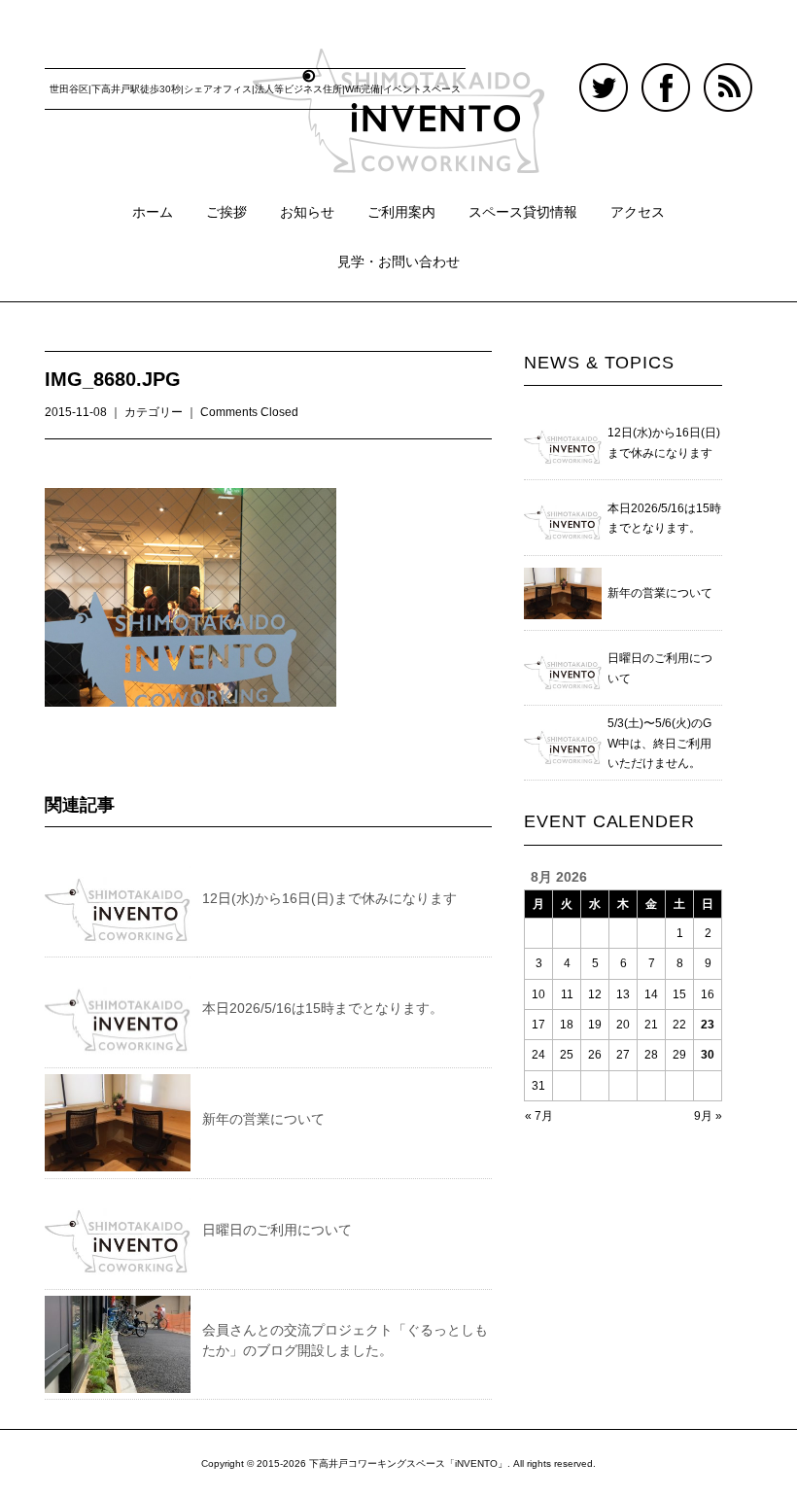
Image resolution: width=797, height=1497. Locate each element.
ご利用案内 (401, 212)
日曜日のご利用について (277, 1229)
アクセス (637, 212)
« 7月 (539, 1116)
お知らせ (307, 212)
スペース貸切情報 (522, 212)
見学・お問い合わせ (398, 261)
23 (707, 1024)
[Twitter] (608, 75)
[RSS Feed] (728, 75)
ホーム (152, 212)
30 (707, 1055)
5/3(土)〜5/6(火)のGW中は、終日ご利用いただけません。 (659, 743)
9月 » (708, 1116)
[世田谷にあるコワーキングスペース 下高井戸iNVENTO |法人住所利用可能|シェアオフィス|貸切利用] (398, 66)
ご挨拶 (226, 212)
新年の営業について (263, 1119)
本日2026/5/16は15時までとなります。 (322, 1008)
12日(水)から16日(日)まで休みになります (329, 898)
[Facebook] (670, 75)
